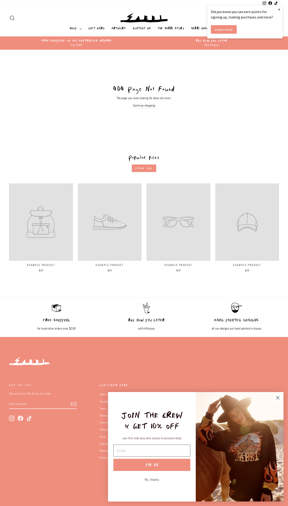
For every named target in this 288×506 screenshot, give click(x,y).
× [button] (279, 9)
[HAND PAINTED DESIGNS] (236, 310)
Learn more (224, 29)
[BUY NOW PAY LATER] (146, 310)
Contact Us (142, 28)
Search (103, 394)
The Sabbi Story (171, 28)
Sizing (103, 437)
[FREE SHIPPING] (56, 310)
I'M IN (152, 465)
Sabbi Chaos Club (204, 28)
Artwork (119, 28)
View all (144, 168)
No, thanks (152, 479)
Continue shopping (144, 105)
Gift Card (96, 28)
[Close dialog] (278, 398)
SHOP (74, 28)
